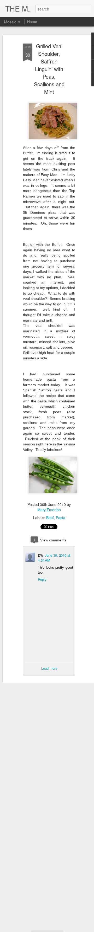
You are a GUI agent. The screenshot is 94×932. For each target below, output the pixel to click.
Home (32, 21)
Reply (42, 579)
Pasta (60, 517)
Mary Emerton (49, 509)
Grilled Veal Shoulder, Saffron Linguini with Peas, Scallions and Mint (49, 68)
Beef (50, 517)
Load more (49, 668)
